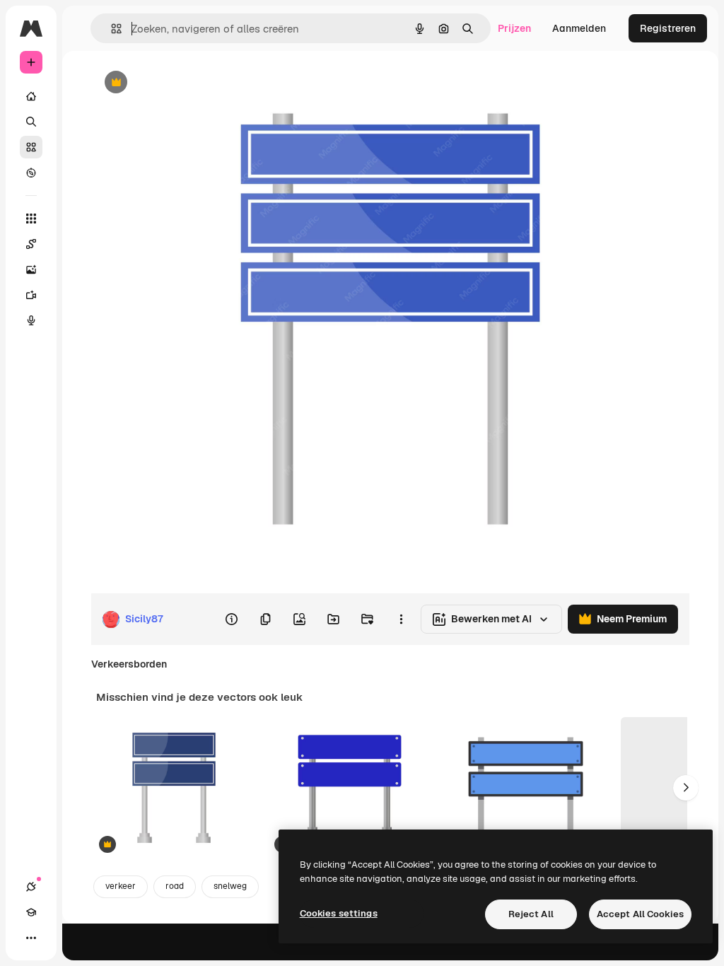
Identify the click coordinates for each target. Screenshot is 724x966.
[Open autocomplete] (110, 28)
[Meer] (31, 937)
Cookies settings (339, 913)
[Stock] (31, 147)
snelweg (230, 886)
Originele (183, 83)
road (174, 886)
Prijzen (514, 28)
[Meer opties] (401, 619)
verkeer (120, 886)
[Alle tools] (31, 218)
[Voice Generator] (31, 320)
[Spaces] (31, 244)
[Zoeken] (31, 121)
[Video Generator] (31, 295)
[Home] (31, 96)
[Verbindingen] (31, 886)
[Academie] (31, 912)
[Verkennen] (31, 172)
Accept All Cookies (640, 914)
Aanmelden (579, 28)
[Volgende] (686, 788)
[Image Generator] (31, 269)
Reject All (531, 914)
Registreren (668, 28)
